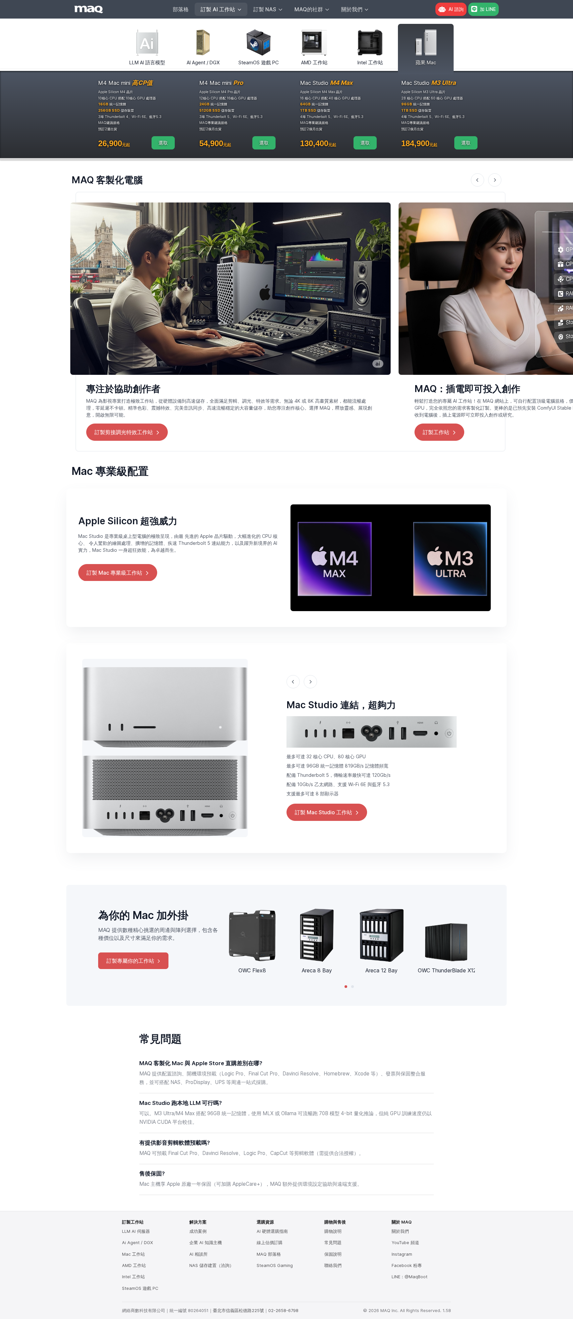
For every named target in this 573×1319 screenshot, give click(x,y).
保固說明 (333, 1254)
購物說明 (333, 1231)
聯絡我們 (333, 1265)
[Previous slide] (477, 180)
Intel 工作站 (133, 1276)
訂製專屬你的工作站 (130, 960)
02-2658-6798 (283, 1310)
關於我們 (400, 1231)
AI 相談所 (198, 1254)
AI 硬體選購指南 (272, 1231)
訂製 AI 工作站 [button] (218, 9)
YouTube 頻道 (405, 1242)
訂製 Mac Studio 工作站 (323, 812)
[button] (346, 986)
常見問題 (333, 1242)
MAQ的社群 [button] (308, 9)
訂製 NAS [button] (264, 9)
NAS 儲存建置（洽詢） (211, 1265)
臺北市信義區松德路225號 (238, 1310)
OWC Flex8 (252, 970)
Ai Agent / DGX (137, 1242)
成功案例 (198, 1231)
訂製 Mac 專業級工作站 (114, 572)
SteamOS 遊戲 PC (140, 1288)
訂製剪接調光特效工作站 (124, 432)
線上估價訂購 (270, 1242)
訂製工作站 (436, 432)
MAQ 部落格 (269, 1254)
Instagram (402, 1254)
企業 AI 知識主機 (205, 1242)
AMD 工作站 (134, 1265)
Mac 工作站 (133, 1254)
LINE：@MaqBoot (409, 1276)
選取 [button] (163, 142)
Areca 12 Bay (381, 970)
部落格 (181, 9)
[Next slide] (494, 180)
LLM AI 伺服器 (136, 1231)
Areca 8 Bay (317, 970)
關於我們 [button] (351, 9)
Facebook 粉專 (407, 1265)
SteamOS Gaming (275, 1265)
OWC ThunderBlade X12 (447, 970)
